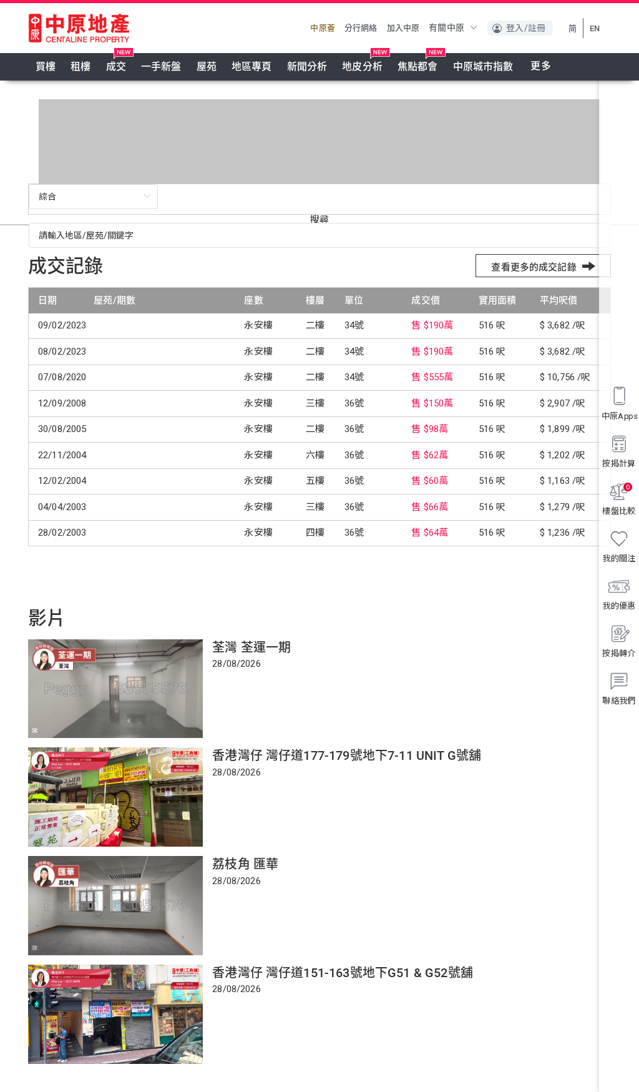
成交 (116, 66)
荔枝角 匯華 (245, 864)
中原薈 (322, 27)
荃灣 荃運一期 (251, 647)
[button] (520, 28)
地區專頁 (252, 66)
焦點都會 (418, 66)
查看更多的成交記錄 (533, 267)
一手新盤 (161, 66)
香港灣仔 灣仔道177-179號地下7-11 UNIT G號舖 (346, 755)
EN (595, 28)
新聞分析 (307, 66)
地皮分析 (362, 66)
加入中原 (403, 27)
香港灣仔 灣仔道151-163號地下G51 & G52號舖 (342, 972)
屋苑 (207, 66)
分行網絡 (361, 27)
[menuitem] (45, 67)
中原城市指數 (483, 66)
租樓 (80, 66)
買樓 (46, 66)
